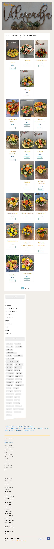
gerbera (18, 343)
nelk (9, 388)
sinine (18, 405)
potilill (18, 391)
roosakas (17, 403)
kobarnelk (18, 367)
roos (17, 400)
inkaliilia (19, 346)
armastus (10, 343)
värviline (18, 411)
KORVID (7, 320)
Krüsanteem (10, 373)
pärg (17, 397)
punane (9, 397)
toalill (9, 408)
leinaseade (19, 376)
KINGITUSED (8, 333)
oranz (16, 388)
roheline (9, 400)
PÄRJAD (7, 330)
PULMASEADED (9, 314)
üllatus (9, 414)
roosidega (10, 405)
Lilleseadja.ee (8, 4)
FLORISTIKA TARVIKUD (11, 308)
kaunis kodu (18, 355)
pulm (18, 394)
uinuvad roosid (18, 408)
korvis (17, 370)
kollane (9, 370)
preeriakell (10, 394)
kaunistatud (10, 358)
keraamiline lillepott (12, 361)
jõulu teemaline (11, 352)
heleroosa (10, 346)
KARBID (7, 327)
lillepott (19, 379)
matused (10, 385)
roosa (9, 403)
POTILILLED (8, 323)
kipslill (9, 367)
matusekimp (19, 385)
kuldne (19, 373)
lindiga (18, 382)
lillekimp (10, 379)
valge (9, 411)
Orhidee (9, 391)
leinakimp (10, 376)
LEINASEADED (9, 317)
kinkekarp (19, 364)
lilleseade (10, 382)
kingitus (10, 364)
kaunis (9, 355)
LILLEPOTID (8, 305)
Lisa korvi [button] (13, 68)
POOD (6, 302)
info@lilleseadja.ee (8, 487)
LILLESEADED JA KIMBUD (12, 311)
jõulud (9, 349)
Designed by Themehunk (18, 540)
